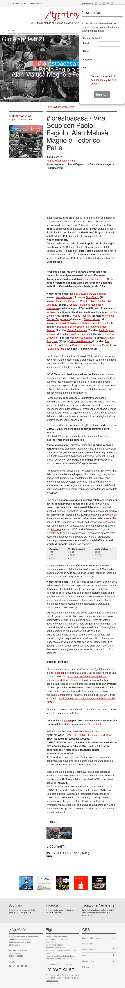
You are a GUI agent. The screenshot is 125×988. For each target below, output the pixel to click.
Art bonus (65, 436)
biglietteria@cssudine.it (55, 947)
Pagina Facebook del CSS (60, 160)
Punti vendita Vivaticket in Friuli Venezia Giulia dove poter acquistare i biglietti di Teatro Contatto (62, 978)
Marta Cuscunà (64, 297)
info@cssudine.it (36, 3)
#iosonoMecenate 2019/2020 (60, 107)
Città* (85, 67)
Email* (86, 42)
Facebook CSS (24, 115)
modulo (68, 720)
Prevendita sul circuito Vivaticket (59, 964)
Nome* (86, 51)
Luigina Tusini (58, 348)
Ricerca (52, 905)
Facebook (59, 672)
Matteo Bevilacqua (77, 330)
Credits (12, 961)
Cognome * (88, 59)
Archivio (15, 905)
